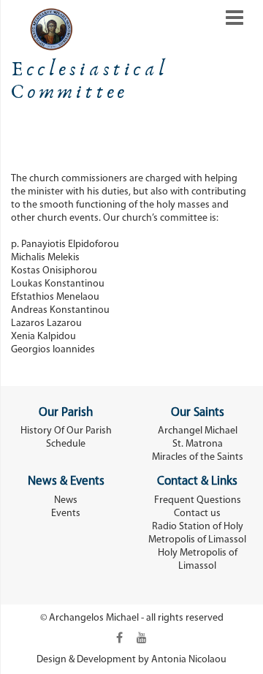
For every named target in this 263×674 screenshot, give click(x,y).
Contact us (197, 513)
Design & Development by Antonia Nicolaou (131, 659)
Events (65, 513)
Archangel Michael (197, 430)
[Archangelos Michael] (42, 29)
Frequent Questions (197, 500)
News (65, 500)
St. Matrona (197, 444)
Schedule (65, 444)
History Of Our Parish (66, 430)
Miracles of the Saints (197, 457)
